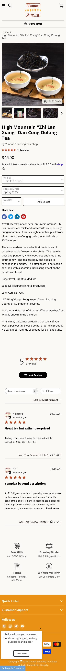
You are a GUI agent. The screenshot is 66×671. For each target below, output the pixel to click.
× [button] (40, 628)
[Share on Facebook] (4, 216)
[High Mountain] (7, 113)
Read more (52, 508)
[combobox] (47, 399)
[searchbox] (18, 391)
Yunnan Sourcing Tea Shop (21, 144)
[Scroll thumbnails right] (61, 113)
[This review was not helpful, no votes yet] (58, 455)
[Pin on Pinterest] (23, 216)
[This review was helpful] (51, 521)
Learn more (21, 653)
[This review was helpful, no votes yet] (51, 455)
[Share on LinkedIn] (17, 216)
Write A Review (33, 375)
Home (5, 32)
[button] (25, 668)
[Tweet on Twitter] (10, 216)
